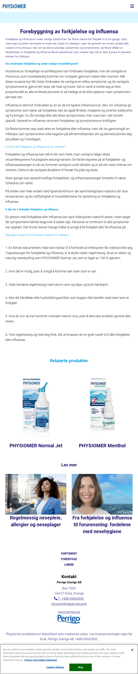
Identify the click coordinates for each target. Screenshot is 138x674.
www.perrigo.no (69, 612)
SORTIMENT (69, 553)
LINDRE (69, 564)
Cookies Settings (55, 667)
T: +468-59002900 (71, 598)
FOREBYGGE (69, 559)
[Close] (132, 650)
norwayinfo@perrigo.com (69, 604)
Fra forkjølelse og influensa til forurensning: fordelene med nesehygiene (102, 524)
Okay (80, 667)
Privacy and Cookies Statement (40, 660)
